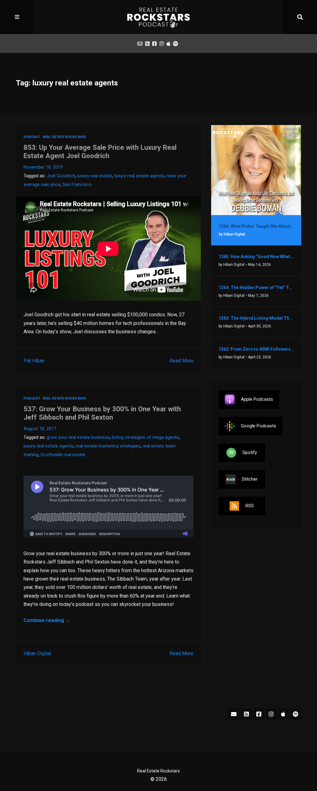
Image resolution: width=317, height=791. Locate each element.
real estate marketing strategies (108, 446)
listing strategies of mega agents (145, 437)
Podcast (32, 137)
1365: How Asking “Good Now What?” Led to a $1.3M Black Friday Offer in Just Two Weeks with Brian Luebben (256, 256)
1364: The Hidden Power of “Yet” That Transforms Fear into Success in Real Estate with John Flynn (256, 287)
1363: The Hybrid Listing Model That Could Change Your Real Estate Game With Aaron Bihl (256, 318)
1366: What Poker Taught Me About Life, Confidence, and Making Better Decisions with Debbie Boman (256, 226)
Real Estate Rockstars (64, 137)
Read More (181, 361)
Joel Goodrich (61, 176)
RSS (249, 505)
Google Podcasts (258, 426)
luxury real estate (94, 176)
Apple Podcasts (257, 399)
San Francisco (77, 184)
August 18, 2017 (40, 428)
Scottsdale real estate (63, 454)
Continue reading (47, 620)
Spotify (249, 452)
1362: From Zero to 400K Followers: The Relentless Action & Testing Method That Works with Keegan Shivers (256, 349)
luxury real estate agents (139, 176)
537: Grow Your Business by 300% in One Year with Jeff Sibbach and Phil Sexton (102, 413)
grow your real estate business (78, 437)
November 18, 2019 (43, 167)
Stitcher (250, 479)
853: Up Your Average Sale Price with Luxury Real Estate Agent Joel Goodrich (100, 151)
